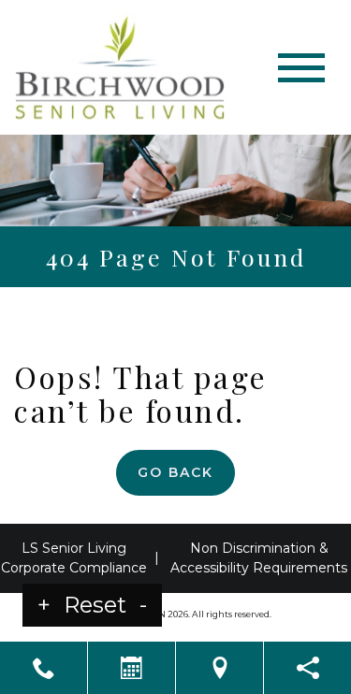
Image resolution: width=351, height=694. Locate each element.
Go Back (175, 472)
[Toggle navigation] (301, 68)
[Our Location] (219, 668)
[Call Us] (43, 668)
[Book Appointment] (131, 668)
